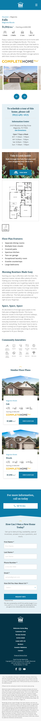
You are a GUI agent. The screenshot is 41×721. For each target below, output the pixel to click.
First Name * (9, 542)
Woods (9, 458)
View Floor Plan (28, 421)
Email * (7, 573)
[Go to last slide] (16, 96)
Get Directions (20, 130)
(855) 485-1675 (20, 114)
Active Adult (20, 638)
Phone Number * (10, 563)
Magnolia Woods (8, 22)
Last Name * (9, 552)
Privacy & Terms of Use (20, 655)
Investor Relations (20, 647)
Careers (20, 651)
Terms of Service (15, 605)
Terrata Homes (20, 635)
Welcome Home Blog (20, 628)
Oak (7, 404)
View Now (23, 172)
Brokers (20, 644)
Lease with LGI (21, 641)
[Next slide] (24, 96)
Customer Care (20, 631)
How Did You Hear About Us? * (16, 583)
